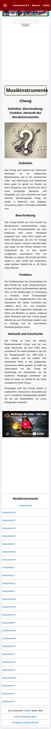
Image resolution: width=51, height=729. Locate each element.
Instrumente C (9, 520)
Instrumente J (8, 575)
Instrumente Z (9, 701)
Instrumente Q (9, 630)
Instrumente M (9, 599)
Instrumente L (8, 591)
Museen (36, 5)
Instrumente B (9, 512)
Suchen (25, 25)
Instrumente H (9, 560)
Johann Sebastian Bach (25, 716)
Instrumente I (8, 567)
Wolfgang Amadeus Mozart (25, 722)
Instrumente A (25, 505)
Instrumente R (9, 638)
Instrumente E (9, 536)
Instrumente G (9, 552)
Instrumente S (9, 646)
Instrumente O (9, 615)
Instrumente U (9, 662)
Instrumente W (9, 678)
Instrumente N (9, 607)
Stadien (27, 710)
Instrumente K (9, 583)
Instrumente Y (9, 693)
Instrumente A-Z (21, 5)
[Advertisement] (25, 52)
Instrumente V (9, 670)
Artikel (46, 5)
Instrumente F (9, 544)
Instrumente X (9, 685)
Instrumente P (9, 623)
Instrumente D (9, 528)
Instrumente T (9, 654)
